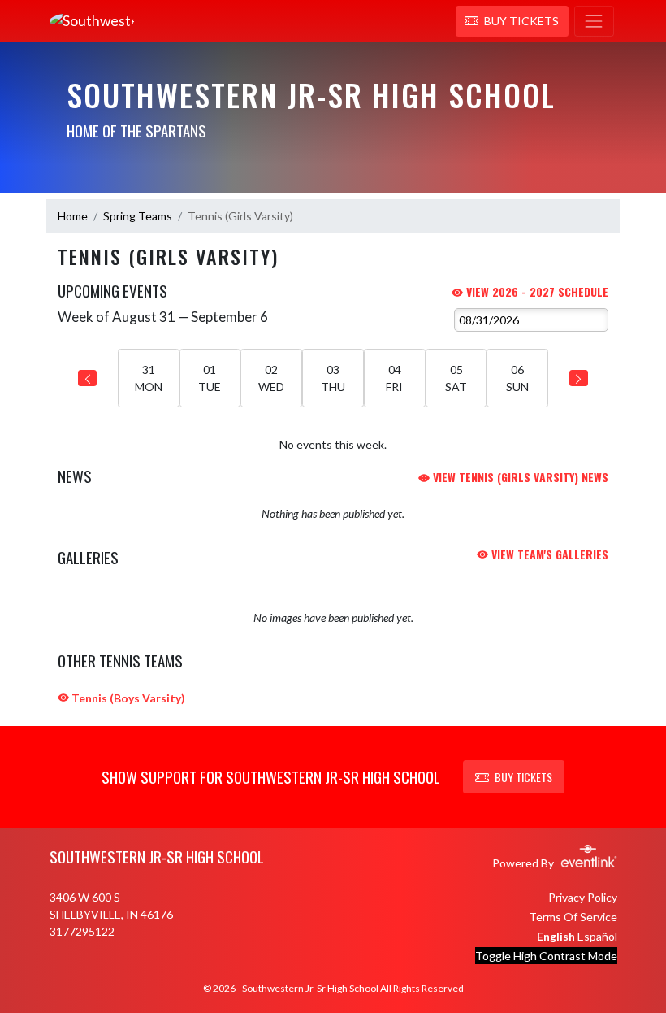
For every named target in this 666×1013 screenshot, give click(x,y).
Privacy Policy (582, 897)
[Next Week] (578, 378)
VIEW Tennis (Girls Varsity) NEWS (519, 476)
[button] (512, 21)
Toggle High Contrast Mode (546, 956)
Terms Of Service (573, 917)
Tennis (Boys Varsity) (127, 698)
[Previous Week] (87, 378)
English (556, 936)
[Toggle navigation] (594, 21)
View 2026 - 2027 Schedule (535, 291)
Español (597, 936)
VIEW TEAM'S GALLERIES (548, 554)
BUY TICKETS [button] (523, 776)
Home (73, 216)
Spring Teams (137, 216)
